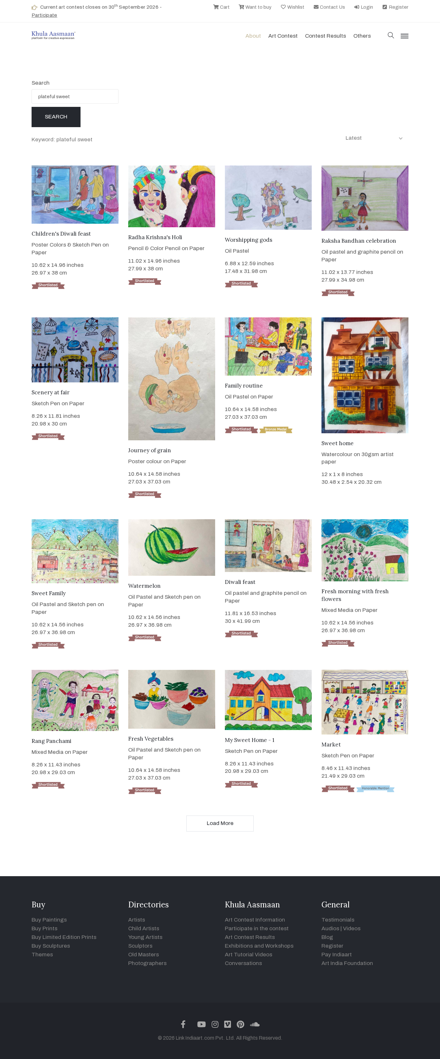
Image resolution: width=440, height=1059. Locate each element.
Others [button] (362, 36)
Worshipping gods (248, 239)
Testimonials (337, 920)
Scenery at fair (51, 392)
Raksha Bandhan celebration (358, 240)
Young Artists (145, 937)
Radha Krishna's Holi (155, 237)
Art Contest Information (255, 920)
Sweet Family (49, 593)
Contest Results (325, 36)
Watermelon (144, 585)
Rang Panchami (52, 741)
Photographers (147, 963)
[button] (391, 36)
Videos (351, 928)
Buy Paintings (49, 920)
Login (366, 7)
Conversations (243, 963)
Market (331, 744)
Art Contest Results (250, 937)
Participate (44, 15)
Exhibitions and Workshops (259, 946)
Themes (42, 954)
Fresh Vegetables (150, 738)
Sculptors (140, 946)
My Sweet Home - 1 (249, 740)
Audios (330, 928)
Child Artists (143, 928)
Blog (327, 937)
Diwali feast (240, 582)
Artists (136, 920)
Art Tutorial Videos (248, 954)
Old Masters (143, 954)
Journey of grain (149, 450)
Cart (224, 7)
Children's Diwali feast (61, 233)
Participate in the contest (257, 928)
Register (398, 7)
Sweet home (337, 443)
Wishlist (295, 7)
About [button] (253, 36)
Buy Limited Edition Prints (64, 937)
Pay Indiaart (336, 954)
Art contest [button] (283, 36)
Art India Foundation (347, 963)
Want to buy (258, 7)
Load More (220, 823)
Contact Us (332, 7)
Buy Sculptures (51, 946)
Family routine (244, 385)
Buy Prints (44, 928)
